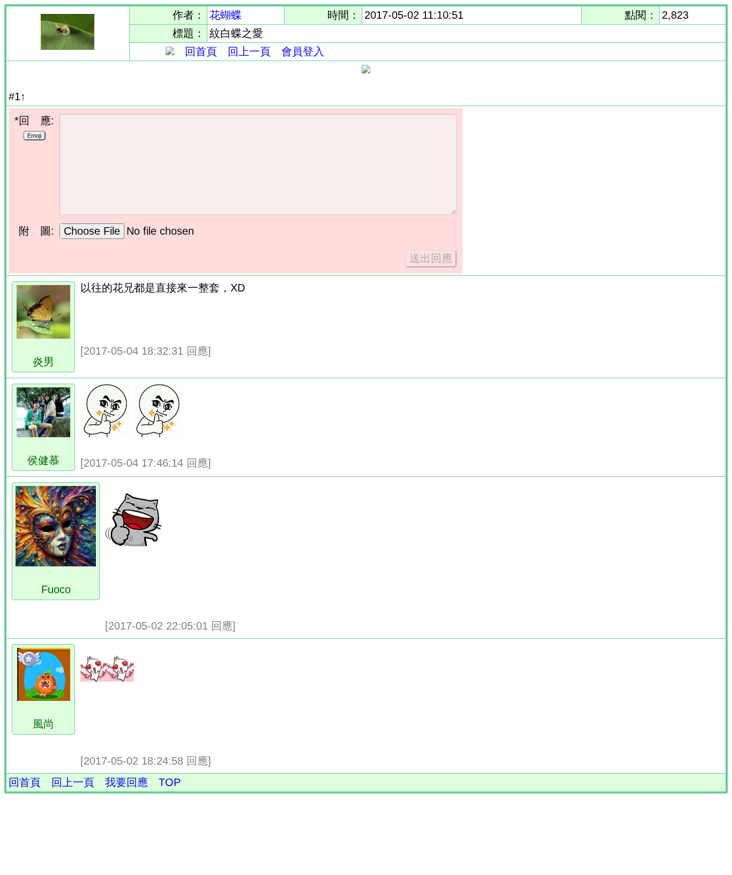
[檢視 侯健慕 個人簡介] (43, 433)
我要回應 (126, 782)
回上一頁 (249, 51)
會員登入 (302, 51)
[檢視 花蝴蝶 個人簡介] (67, 46)
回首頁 (201, 51)
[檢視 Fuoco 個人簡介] (56, 563)
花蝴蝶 (226, 15)
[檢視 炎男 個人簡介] (43, 335)
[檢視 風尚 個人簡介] (43, 697)
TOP (170, 782)
